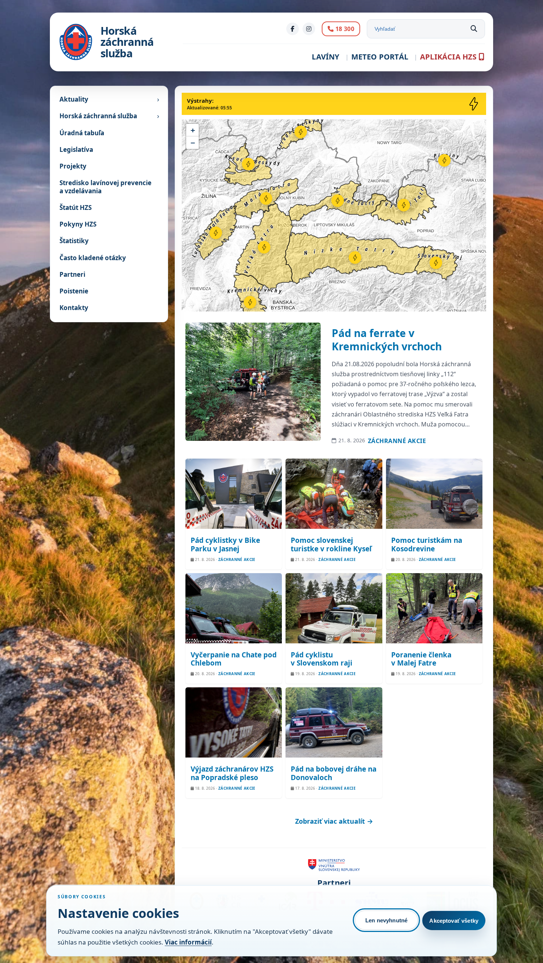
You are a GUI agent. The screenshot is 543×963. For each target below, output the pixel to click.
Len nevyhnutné (386, 920)
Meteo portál (379, 57)
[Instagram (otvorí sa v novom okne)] (309, 29)
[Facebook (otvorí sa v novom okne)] (292, 29)
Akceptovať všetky (453, 921)
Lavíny (325, 57)
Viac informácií (188, 942)
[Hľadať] (474, 29)
